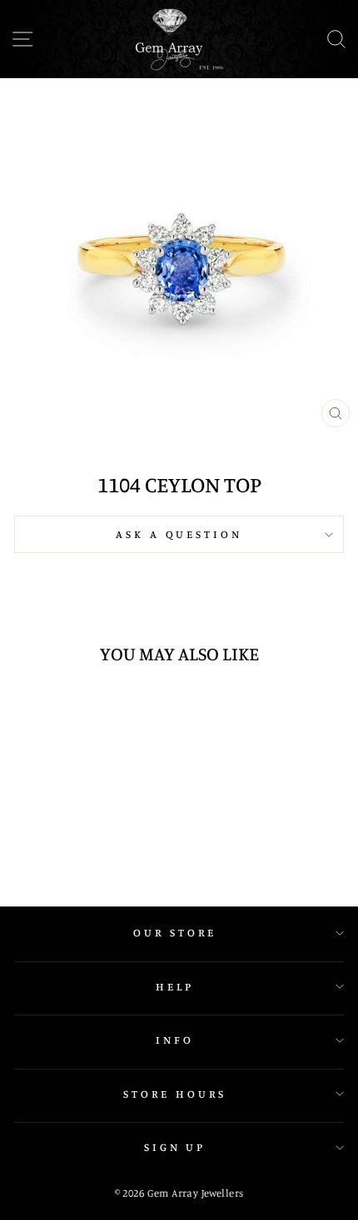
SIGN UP (175, 1146)
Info (175, 1039)
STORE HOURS (174, 1093)
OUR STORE (174, 932)
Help (175, 986)
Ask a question (179, 534)
